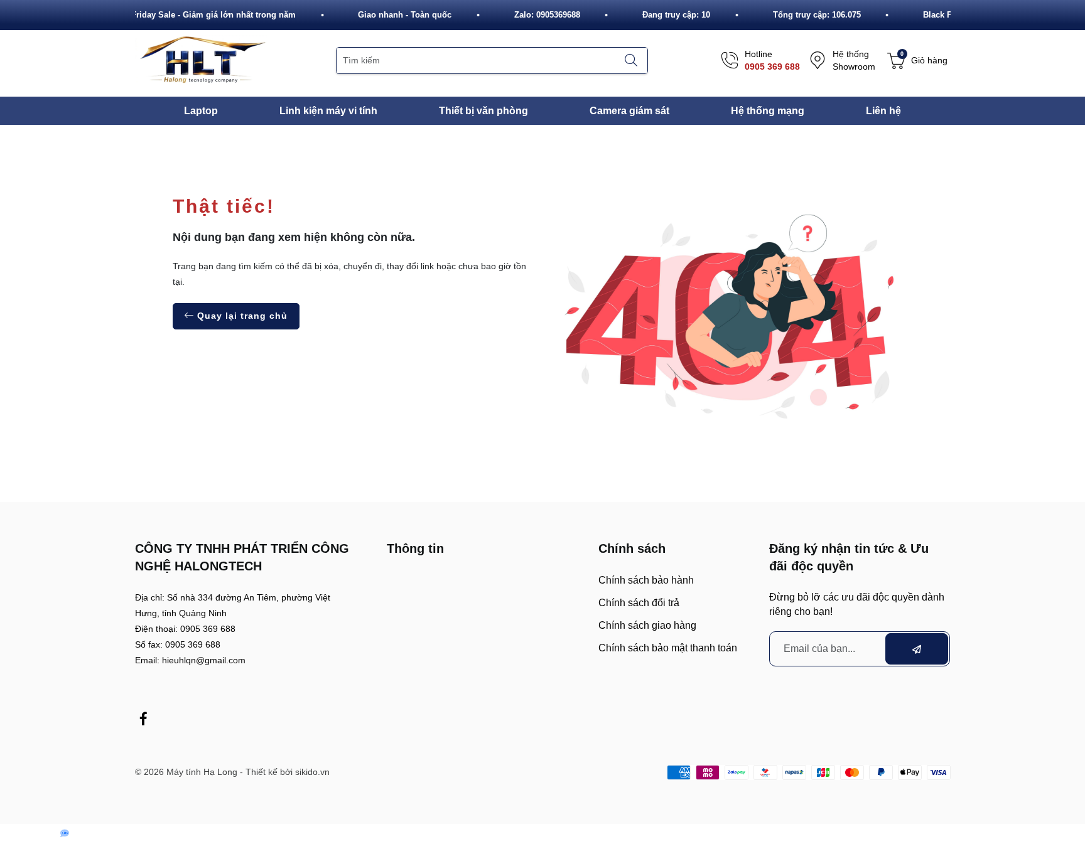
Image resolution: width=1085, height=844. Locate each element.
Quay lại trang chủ (241, 316)
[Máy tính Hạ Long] (201, 60)
